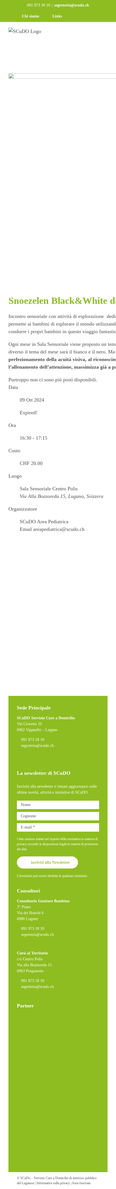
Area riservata (81, 1183)
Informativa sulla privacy (53, 1183)
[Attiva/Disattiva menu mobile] (105, 39)
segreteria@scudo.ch (71, 5)
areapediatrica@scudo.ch (58, 529)
